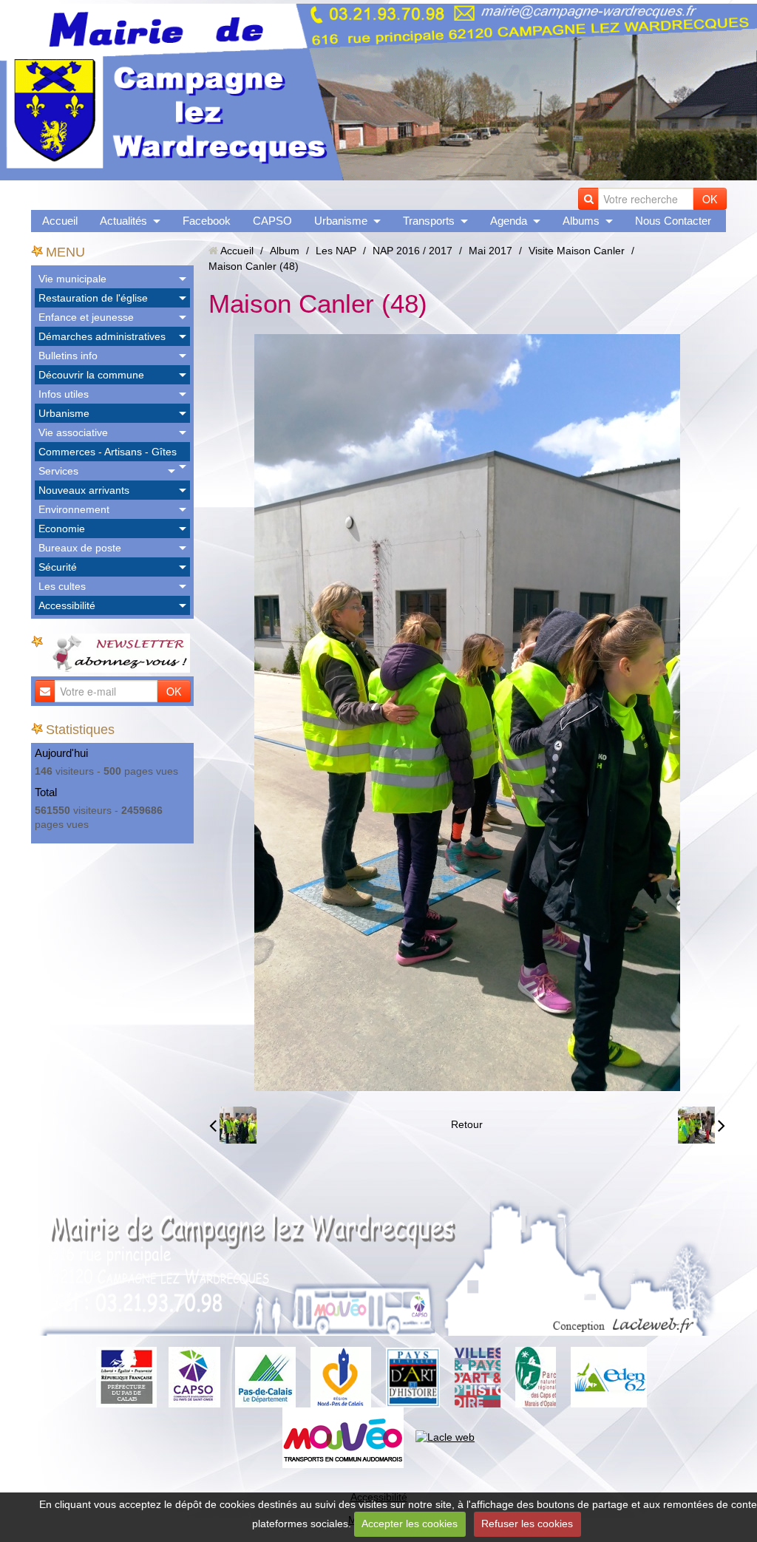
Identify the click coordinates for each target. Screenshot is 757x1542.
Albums (581, 220)
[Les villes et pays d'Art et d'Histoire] (477, 1376)
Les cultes (62, 586)
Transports (429, 220)
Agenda (508, 220)
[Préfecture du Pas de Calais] (126, 1376)
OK (709, 198)
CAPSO (272, 220)
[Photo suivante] (701, 1125)
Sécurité (57, 567)
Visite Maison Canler (577, 251)
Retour (467, 1124)
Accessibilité (66, 605)
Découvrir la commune (91, 375)
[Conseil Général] (265, 1376)
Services (58, 471)
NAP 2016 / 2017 (412, 251)
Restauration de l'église (93, 298)
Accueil (60, 220)
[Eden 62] (609, 1376)
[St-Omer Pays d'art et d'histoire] (413, 1376)
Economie (61, 528)
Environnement (73, 509)
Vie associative (73, 432)
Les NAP (336, 251)
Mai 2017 (490, 251)
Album (284, 251)
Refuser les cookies (527, 1523)
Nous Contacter (673, 220)
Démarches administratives (102, 336)
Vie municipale (72, 279)
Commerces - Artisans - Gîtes (107, 452)
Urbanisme (340, 220)
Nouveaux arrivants (83, 490)
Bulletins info (68, 355)
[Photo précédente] (233, 1125)
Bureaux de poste (79, 548)
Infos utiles (63, 394)
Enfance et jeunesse (86, 317)
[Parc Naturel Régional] (535, 1376)
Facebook (207, 220)
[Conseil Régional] (340, 1376)
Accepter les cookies (409, 1523)
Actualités (123, 220)
